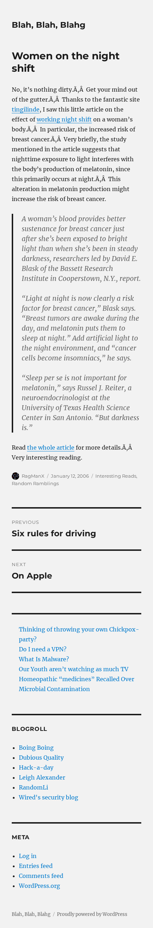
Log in (28, 855)
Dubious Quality (41, 757)
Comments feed (41, 875)
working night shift (64, 119)
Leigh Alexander (42, 777)
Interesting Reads (115, 476)
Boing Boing (36, 747)
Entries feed (36, 865)
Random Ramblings (35, 483)
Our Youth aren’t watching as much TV (73, 669)
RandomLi (33, 787)
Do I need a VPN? (43, 649)
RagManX (33, 476)
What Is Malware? (44, 659)
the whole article (50, 447)
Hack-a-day (36, 767)
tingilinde (25, 109)
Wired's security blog (48, 797)
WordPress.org (39, 885)
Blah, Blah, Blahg (48, 25)
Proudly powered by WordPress (92, 914)
